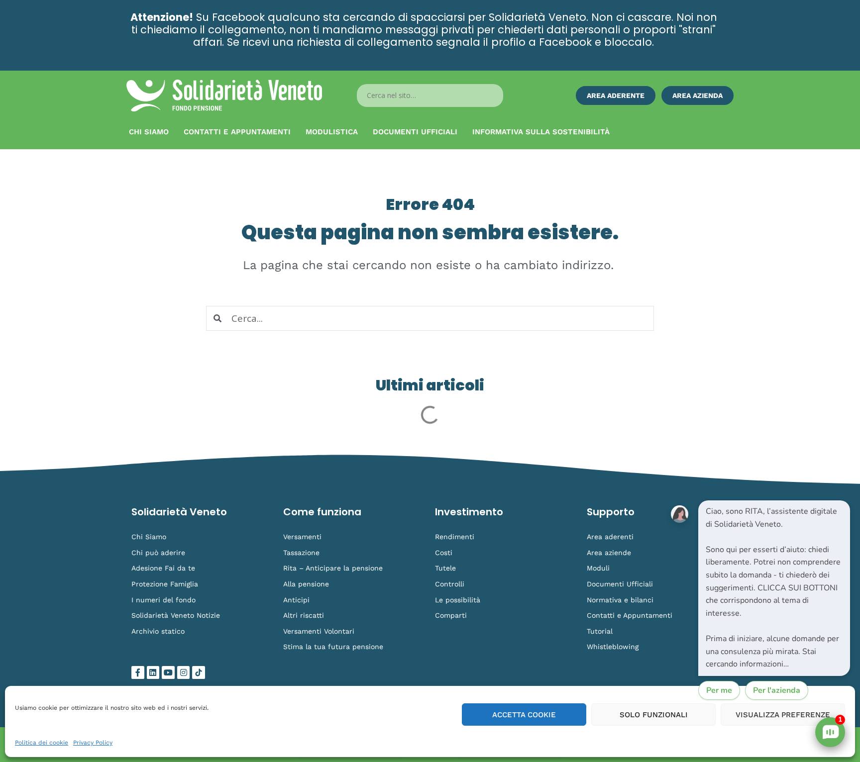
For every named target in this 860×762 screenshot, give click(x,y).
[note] (774, 588)
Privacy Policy (92, 742)
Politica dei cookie (41, 742)
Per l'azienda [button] (776, 690)
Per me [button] (719, 690)
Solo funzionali (654, 714)
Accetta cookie (524, 714)
